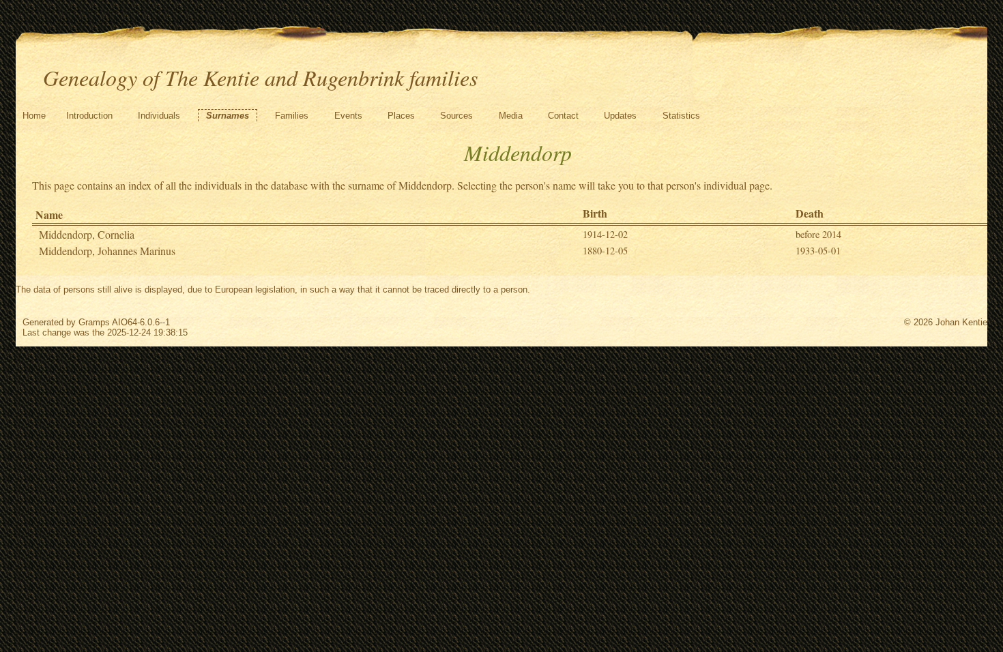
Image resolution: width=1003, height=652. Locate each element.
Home (34, 115)
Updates (620, 115)
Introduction (89, 115)
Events (348, 115)
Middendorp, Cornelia (86, 234)
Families (291, 115)
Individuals (159, 115)
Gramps (94, 322)
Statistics (681, 115)
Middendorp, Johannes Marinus (107, 250)
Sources (456, 115)
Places (401, 115)
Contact (563, 115)
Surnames (227, 115)
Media (511, 115)
